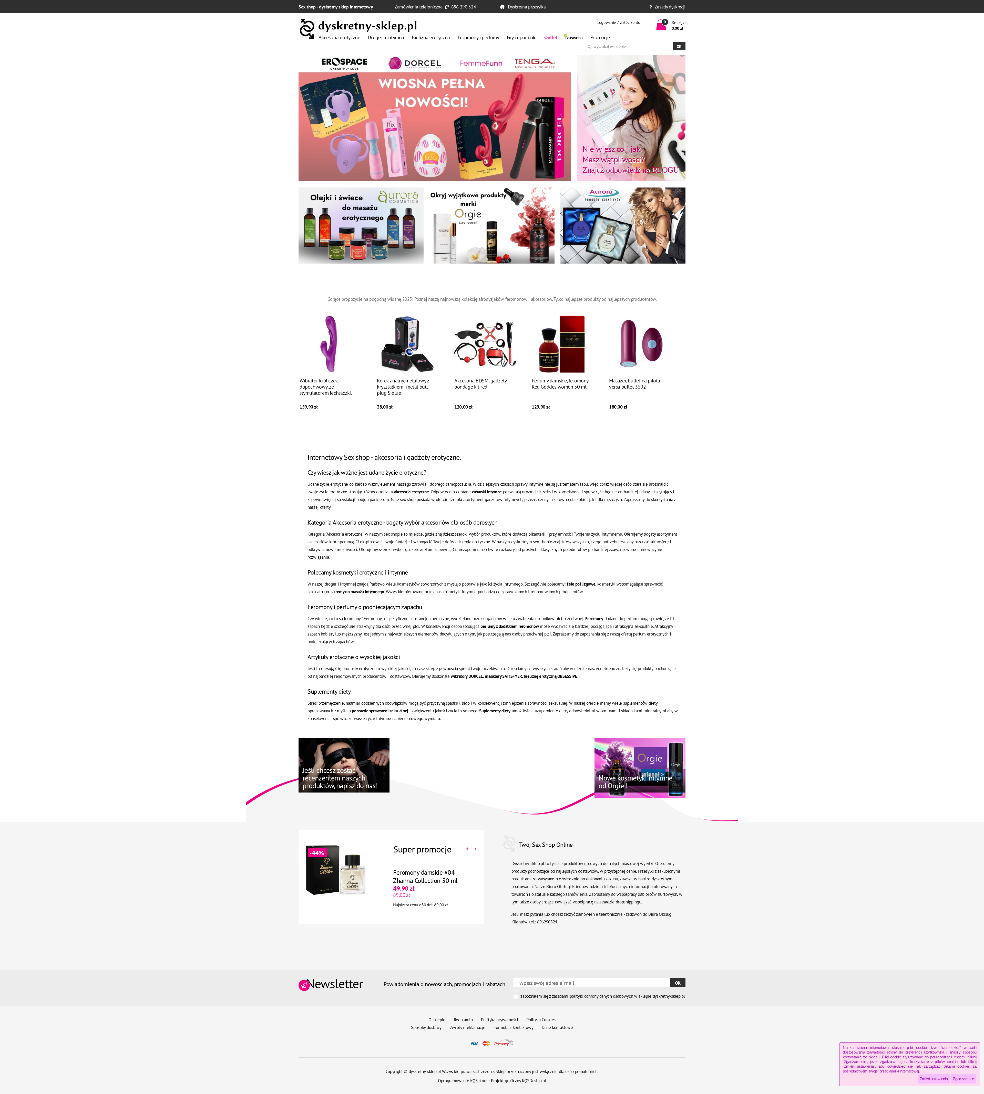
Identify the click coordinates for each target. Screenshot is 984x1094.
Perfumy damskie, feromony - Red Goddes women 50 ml (561, 383)
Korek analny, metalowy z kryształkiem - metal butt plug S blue (403, 386)
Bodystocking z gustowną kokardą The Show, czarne (426, 876)
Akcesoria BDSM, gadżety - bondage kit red (481, 383)
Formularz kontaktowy (513, 1027)
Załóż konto (630, 22)
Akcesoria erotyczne (339, 37)
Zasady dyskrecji (670, 7)
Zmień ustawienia (934, 1079)
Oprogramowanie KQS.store (463, 1080)
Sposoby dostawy (426, 1027)
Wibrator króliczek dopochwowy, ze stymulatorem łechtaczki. (326, 386)
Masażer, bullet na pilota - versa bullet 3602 (635, 383)
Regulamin (463, 1020)
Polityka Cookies (541, 1020)
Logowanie (606, 22)
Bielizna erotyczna (431, 37)
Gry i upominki (522, 37)
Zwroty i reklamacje (467, 1027)
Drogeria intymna (386, 37)
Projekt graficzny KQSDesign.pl (518, 1080)
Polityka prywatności (499, 1020)
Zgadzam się (963, 1079)
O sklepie (436, 1020)
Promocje (600, 37)
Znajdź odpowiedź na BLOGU (630, 159)
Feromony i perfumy (478, 37)
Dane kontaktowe (557, 1027)
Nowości (574, 37)
